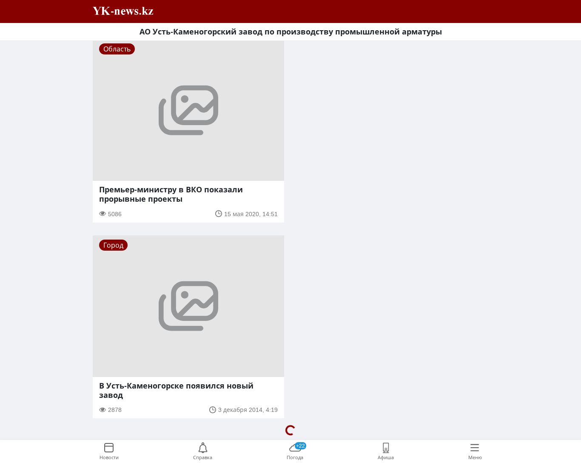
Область (117, 49)
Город (113, 245)
